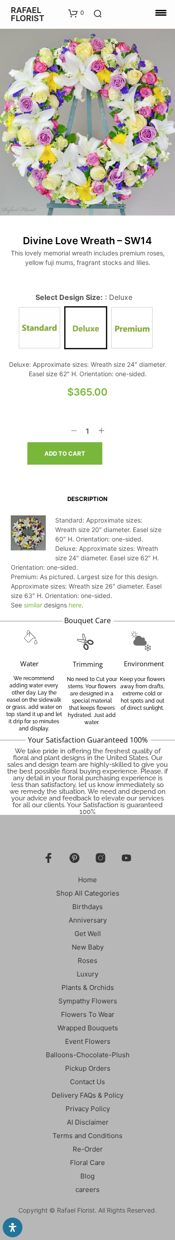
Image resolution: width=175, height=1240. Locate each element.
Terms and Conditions (87, 1135)
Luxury (87, 974)
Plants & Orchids (87, 987)
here (75, 605)
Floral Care (87, 1162)
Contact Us (87, 1081)
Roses (87, 960)
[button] (76, 13)
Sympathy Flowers (87, 1001)
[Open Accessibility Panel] (12, 1227)
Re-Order (88, 1149)
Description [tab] (87, 498)
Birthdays (87, 906)
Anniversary (88, 920)
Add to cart (64, 453)
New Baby (88, 947)
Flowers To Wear (87, 1014)
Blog (87, 1176)
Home (87, 879)
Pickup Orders (87, 1068)
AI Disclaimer (88, 1122)
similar (33, 605)
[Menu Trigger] (160, 12)
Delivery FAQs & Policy (87, 1095)
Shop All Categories (87, 893)
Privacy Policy (88, 1108)
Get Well (87, 933)
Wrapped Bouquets (87, 1028)
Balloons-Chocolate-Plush (88, 1055)
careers (87, 1189)
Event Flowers (87, 1041)
